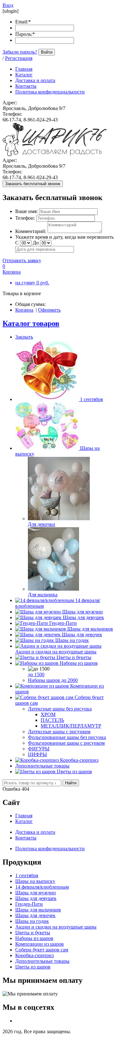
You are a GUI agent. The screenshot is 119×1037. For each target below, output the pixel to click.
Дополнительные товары (42, 765)
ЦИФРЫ (37, 754)
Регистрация (18, 58)
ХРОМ (48, 714)
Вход (8, 5)
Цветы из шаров (74, 771)
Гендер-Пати (63, 623)
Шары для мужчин (82, 611)
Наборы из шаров (79, 663)
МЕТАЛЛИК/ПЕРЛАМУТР (71, 726)
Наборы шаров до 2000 (53, 680)
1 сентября (91, 399)
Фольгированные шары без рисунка (67, 737)
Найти (70, 783)
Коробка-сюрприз (79, 760)
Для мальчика (42, 594)
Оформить (49, 310)
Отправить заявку (22, 260)
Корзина (24, 310)
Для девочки (41, 524)
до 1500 (36, 674)
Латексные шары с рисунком (59, 731)
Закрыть (24, 337)
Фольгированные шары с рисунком (66, 743)
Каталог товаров (31, 323)
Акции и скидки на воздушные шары (55, 651)
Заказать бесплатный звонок (32, 183)
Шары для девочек (82, 634)
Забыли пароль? (20, 52)
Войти (46, 52)
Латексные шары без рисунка (60, 708)
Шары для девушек (83, 617)
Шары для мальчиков (90, 629)
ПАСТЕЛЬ (52, 720)
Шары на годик (72, 640)
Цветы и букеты (73, 657)
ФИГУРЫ (39, 748)
